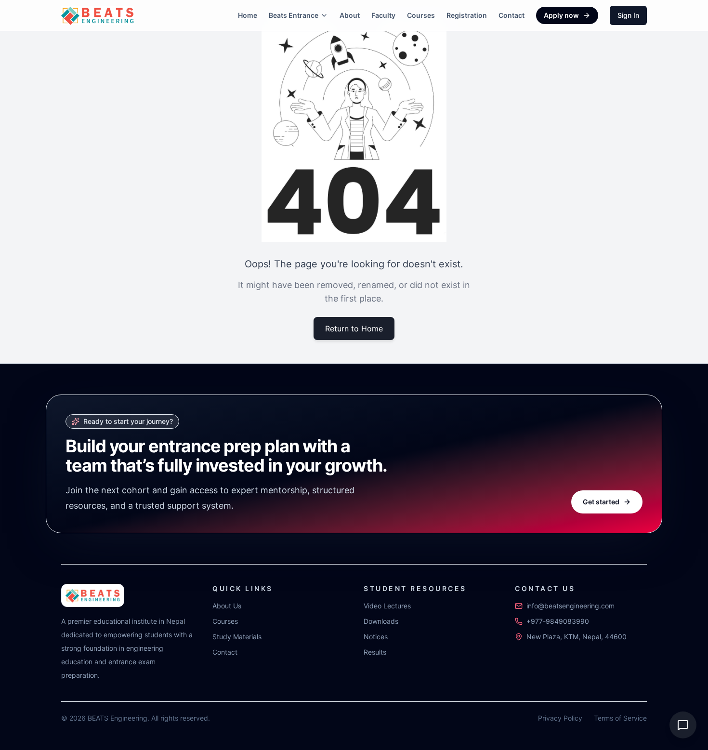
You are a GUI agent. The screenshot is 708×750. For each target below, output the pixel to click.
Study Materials (237, 636)
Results (375, 652)
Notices (376, 636)
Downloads (381, 621)
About (350, 15)
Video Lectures (387, 606)
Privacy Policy (560, 718)
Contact (511, 15)
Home (247, 15)
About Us (226, 606)
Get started (601, 502)
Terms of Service (620, 718)
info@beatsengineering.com (570, 606)
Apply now (561, 15)
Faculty (383, 15)
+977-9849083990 (557, 621)
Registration (466, 15)
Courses (421, 15)
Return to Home (354, 328)
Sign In (628, 15)
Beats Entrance (293, 15)
